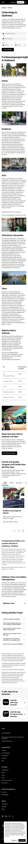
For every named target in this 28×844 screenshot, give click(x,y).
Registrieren (21, 2)
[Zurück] (19, 531)
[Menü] (26, 2)
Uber (3, 2)
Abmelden (14, 840)
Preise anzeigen (8, 49)
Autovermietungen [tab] (20, 482)
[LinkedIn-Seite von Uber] (2, 816)
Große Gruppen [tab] (5, 483)
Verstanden (22, 840)
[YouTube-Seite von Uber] (6, 816)
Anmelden (13, 2)
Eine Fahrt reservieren (9, 453)
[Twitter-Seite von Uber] (13, 816)
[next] (25, 483)
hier (22, 834)
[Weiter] (23, 531)
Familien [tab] (11, 482)
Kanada (4, 7)
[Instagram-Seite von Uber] (9, 816)
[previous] (23, 483)
